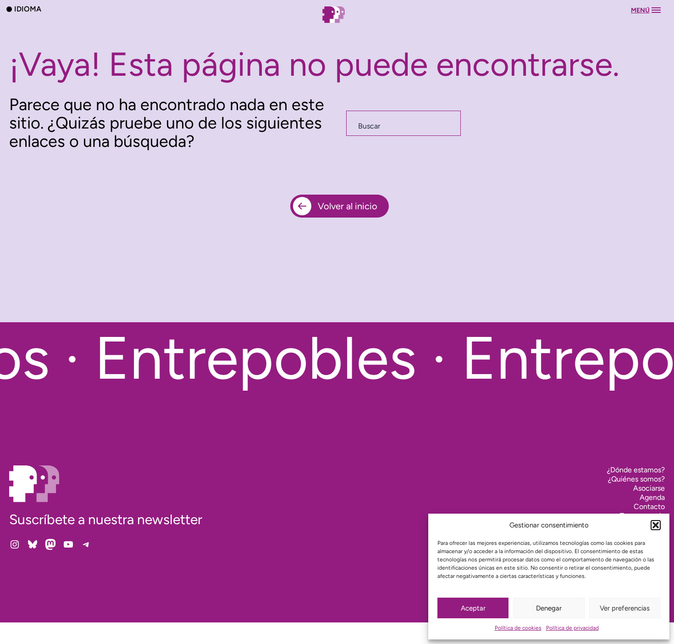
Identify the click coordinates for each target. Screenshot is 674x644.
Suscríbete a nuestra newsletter (105, 519)
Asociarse (649, 488)
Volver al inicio (347, 206)
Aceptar (473, 608)
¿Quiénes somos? (636, 479)
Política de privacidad (572, 628)
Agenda (652, 497)
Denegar (549, 608)
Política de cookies (518, 628)
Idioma (27, 9)
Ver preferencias (625, 608)
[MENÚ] (337, 23)
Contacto (649, 506)
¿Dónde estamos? (636, 469)
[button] (655, 525)
